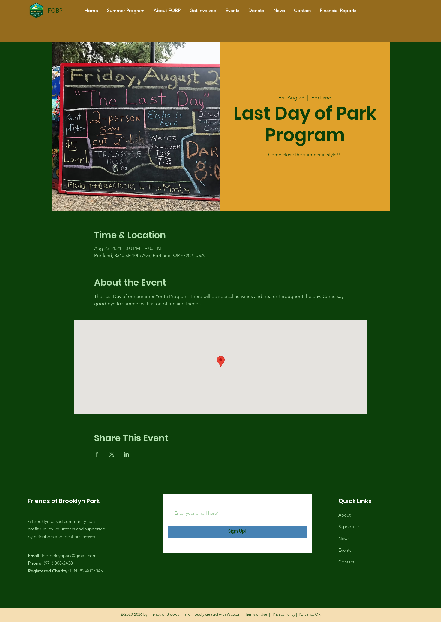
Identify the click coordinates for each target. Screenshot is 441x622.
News (344, 538)
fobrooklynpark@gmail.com (69, 555)
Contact (346, 562)
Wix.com (234, 614)
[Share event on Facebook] (97, 454)
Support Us (349, 526)
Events (344, 550)
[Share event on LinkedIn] (126, 454)
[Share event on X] (112, 454)
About (344, 515)
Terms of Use (256, 614)
